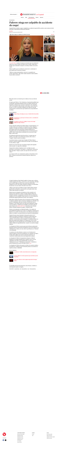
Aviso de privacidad (49, 434)
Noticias (22, 17)
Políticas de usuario (49, 435)
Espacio (37, 17)
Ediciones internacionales (20, 434)
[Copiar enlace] (54, 32)
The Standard (19, 440)
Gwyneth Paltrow (13, 63)
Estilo (26, 17)
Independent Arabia (20, 435)
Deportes (41, 17)
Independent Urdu (19, 439)
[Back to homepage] (10, 434)
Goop (30, 243)
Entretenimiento (31, 17)
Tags (32, 435)
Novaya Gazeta (19, 442)
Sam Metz (11, 31)
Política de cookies (49, 438)
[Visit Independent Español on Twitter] (5, 440)
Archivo (33, 434)
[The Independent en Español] (32, 14)
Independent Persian (20, 438)
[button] (13, 14)
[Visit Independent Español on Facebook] (3, 440)
